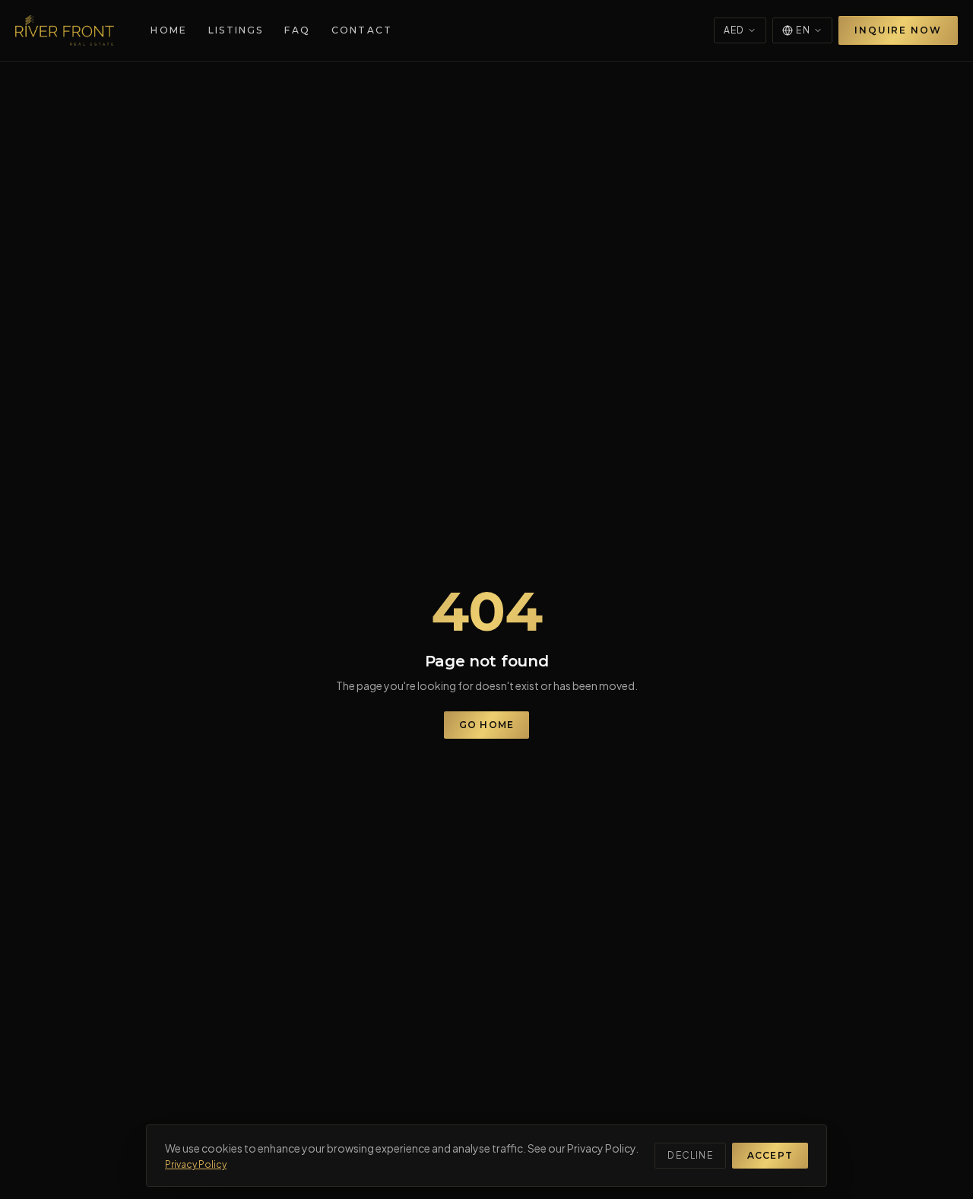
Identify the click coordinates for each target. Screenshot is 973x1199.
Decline (689, 1155)
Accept (770, 1155)
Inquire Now (898, 30)
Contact (361, 30)
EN (803, 30)
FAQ (296, 30)
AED (734, 30)
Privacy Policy (196, 1164)
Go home (486, 724)
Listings (235, 30)
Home (169, 30)
